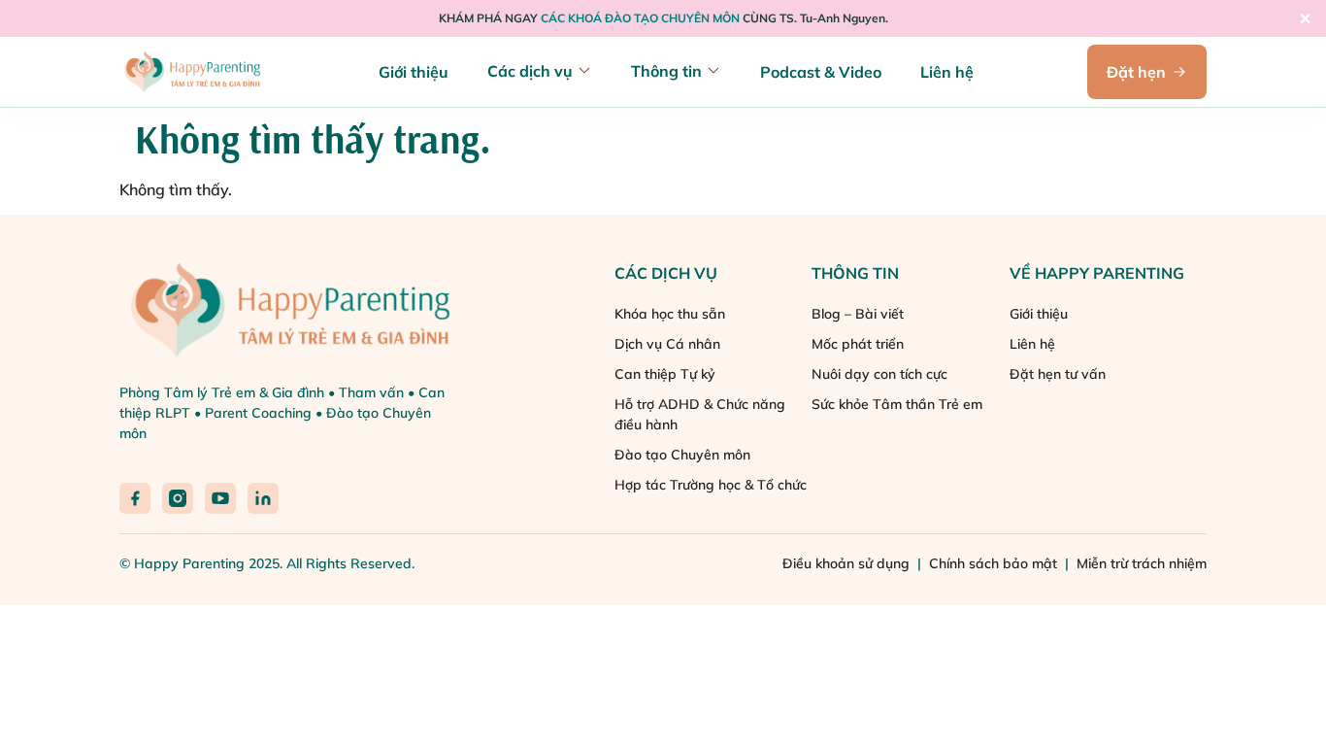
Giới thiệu (413, 72)
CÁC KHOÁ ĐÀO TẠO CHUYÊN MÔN (640, 18)
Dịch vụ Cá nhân (667, 344)
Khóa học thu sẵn (669, 313)
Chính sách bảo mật (995, 563)
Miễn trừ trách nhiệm (1142, 563)
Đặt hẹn (1136, 72)
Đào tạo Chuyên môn (682, 454)
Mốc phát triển (858, 344)
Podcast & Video (820, 72)
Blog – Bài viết (858, 313)
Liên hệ (947, 72)
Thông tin (666, 71)
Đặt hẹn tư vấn (1058, 374)
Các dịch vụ (530, 71)
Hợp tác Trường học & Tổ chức (710, 484)
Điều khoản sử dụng (847, 563)
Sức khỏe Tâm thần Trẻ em (897, 404)
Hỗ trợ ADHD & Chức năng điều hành (699, 414)
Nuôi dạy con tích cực (879, 374)
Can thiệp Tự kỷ (664, 374)
